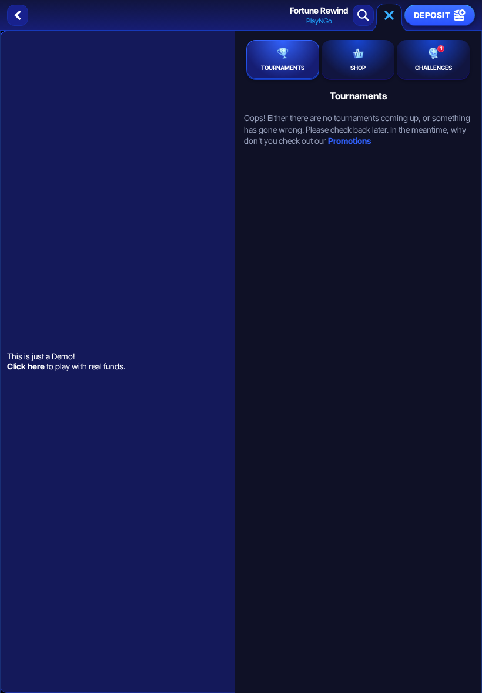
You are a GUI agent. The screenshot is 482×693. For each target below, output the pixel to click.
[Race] (389, 15)
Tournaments (282, 67)
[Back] (17, 15)
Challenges (433, 58)
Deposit (432, 15)
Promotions (349, 141)
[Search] (363, 15)
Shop (358, 67)
